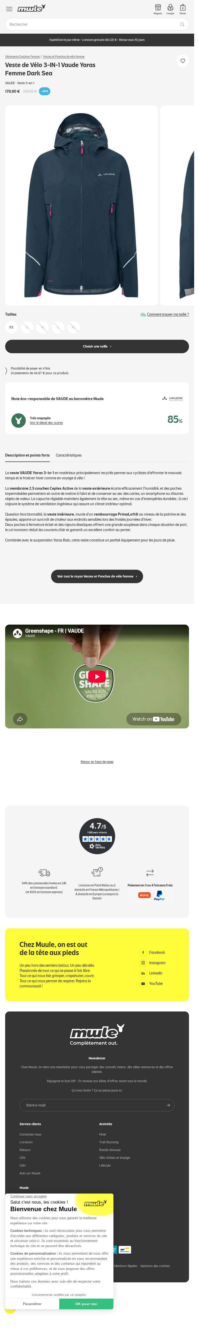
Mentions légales (125, 1266)
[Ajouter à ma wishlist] (183, 61)
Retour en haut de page (97, 762)
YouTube (156, 983)
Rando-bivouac (110, 1150)
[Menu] (9, 9)
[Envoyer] (168, 1105)
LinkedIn (155, 973)
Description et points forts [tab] (27, 455)
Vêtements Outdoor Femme (22, 57)
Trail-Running (109, 1142)
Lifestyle (105, 1165)
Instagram (157, 962)
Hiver (102, 1134)
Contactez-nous (31, 1134)
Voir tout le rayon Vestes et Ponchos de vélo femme (95, 576)
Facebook (157, 952)
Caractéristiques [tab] (68, 455)
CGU (23, 1165)
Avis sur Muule (30, 1173)
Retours (25, 1150)
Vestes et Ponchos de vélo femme (64, 57)
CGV (23, 1157)
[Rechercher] (182, 24)
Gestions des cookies (155, 1266)
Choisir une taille (95, 346)
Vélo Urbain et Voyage (114, 1157)
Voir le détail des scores (46, 423)
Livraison (26, 1142)
